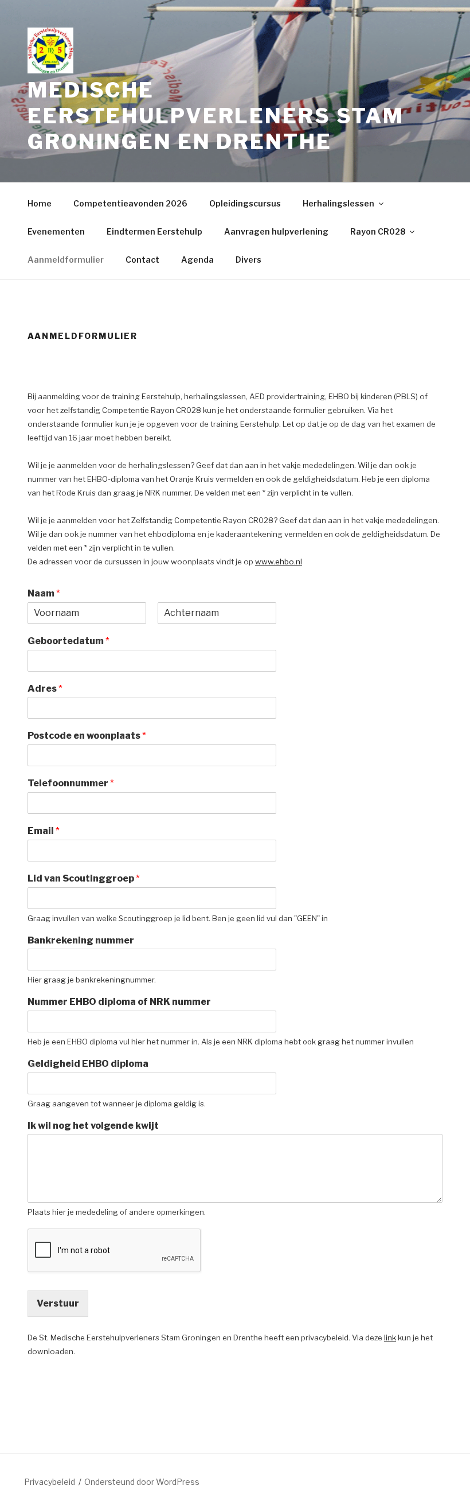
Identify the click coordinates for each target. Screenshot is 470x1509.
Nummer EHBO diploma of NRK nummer (119, 1001)
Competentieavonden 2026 (130, 203)
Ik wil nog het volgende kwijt (93, 1125)
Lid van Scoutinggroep (84, 878)
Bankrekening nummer (81, 940)
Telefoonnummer (71, 783)
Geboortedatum (68, 640)
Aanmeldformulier (66, 259)
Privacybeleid (49, 1482)
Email (44, 830)
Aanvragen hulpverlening (276, 231)
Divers (248, 259)
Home (40, 203)
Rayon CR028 (377, 231)
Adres (45, 688)
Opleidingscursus (245, 203)
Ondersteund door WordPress (141, 1482)
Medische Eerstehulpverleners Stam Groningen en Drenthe (216, 115)
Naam (44, 593)
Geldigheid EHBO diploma (88, 1063)
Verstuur (58, 1303)
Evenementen (56, 231)
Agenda (197, 259)
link (390, 1337)
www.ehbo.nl (278, 561)
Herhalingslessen (338, 203)
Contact (142, 259)
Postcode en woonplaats (87, 735)
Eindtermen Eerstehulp (154, 231)
